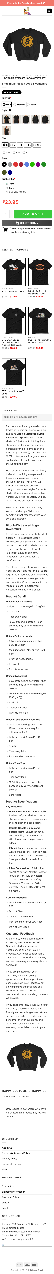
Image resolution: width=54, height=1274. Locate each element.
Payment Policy (10, 1197)
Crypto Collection (23, 75)
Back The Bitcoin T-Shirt (13, 291)
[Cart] (49, 11)
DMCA (5, 1202)
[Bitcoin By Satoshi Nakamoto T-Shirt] (40, 272)
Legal (5, 1208)
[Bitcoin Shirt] (27, 10)
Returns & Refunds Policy (16, 1153)
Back (11, 188)
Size (5, 138)
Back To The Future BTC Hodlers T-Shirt (39, 341)
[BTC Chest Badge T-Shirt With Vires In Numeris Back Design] (13, 321)
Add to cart (33, 213)
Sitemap (6, 1169)
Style (6, 110)
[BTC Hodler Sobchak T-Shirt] (13, 372)
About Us (7, 1147)
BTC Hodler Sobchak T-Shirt (13, 392)
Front (11, 183)
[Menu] (4, 11)
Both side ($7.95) (17, 192)
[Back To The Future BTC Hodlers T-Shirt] (40, 321)
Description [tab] (10, 410)
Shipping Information (13, 1191)
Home (5, 75)
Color (5, 158)
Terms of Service (11, 1164)
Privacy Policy (9, 1158)
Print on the (8, 179)
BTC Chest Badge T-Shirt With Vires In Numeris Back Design (12, 342)
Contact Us (8, 1186)
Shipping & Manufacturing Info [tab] (20, 417)
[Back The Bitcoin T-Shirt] (13, 272)
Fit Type (6, 98)
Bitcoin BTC (43, 75)
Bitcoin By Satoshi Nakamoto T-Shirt (37, 292)
